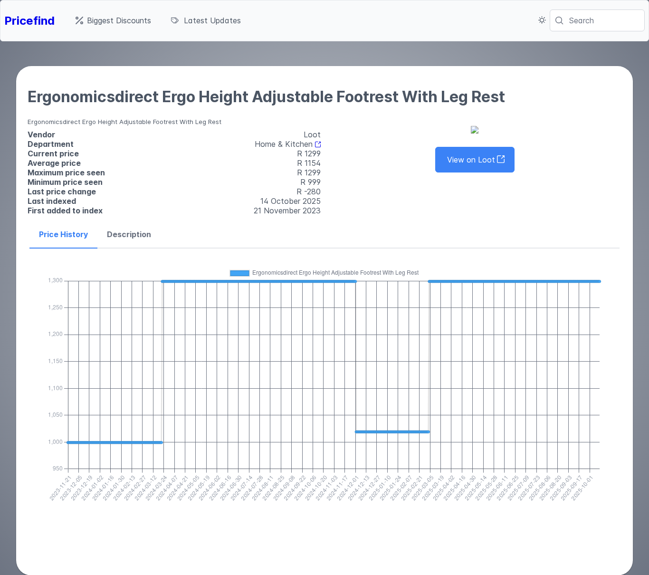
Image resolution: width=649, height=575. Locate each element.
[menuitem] (113, 20)
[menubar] (158, 20)
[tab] (63, 235)
